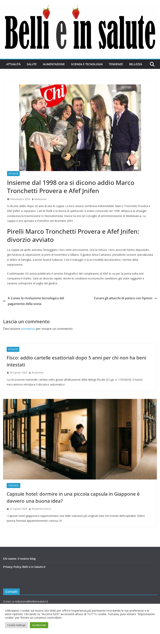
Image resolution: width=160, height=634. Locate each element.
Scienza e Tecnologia (87, 64)
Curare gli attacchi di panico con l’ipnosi (123, 298)
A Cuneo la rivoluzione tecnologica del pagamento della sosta (36, 301)
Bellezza (135, 64)
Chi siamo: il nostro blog (19, 558)
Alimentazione (54, 64)
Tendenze (116, 64)
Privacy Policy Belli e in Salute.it (24, 567)
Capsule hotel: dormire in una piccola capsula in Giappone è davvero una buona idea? (73, 497)
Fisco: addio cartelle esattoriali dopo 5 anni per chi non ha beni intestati (76, 361)
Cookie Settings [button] (16, 625)
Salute (32, 64)
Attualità (13, 64)
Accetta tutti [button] (39, 625)
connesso (28, 329)
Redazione (40, 199)
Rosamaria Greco (41, 508)
